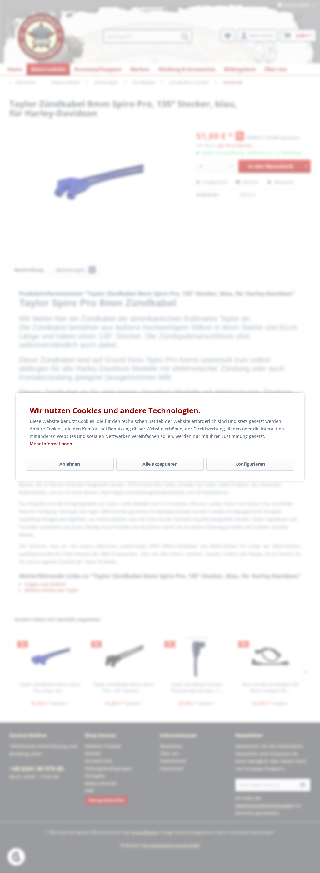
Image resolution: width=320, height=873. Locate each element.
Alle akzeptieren (160, 464)
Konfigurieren (250, 464)
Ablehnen (69, 464)
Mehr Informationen (51, 444)
